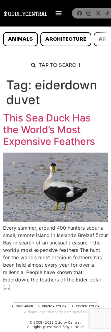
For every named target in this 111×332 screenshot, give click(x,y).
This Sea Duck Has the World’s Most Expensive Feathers (49, 130)
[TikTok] (107, 13)
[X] (98, 13)
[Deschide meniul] (58, 13)
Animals (20, 39)
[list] (55, 39)
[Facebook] (79, 13)
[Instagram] (88, 13)
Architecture (65, 39)
